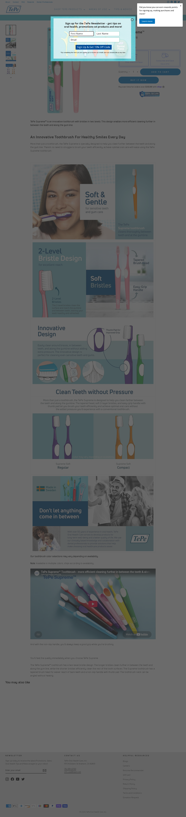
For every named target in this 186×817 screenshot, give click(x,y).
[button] (132, 19)
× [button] (180, 5)
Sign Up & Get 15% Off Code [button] (93, 47)
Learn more (147, 21)
